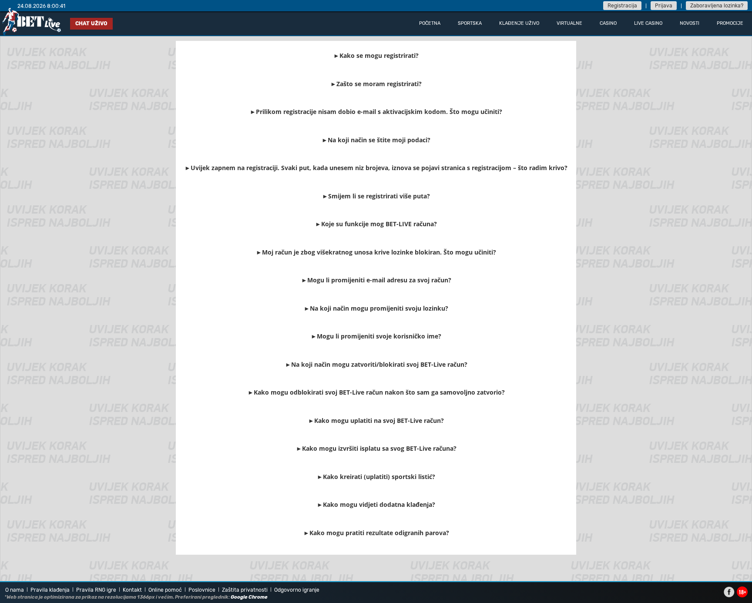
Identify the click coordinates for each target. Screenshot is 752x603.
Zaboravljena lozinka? (716, 6)
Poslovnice (201, 590)
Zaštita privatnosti (245, 590)
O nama (14, 590)
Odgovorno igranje (296, 590)
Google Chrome (249, 597)
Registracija (622, 6)
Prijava (663, 6)
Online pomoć (165, 590)
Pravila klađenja (50, 590)
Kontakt (132, 590)
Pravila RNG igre (96, 590)
